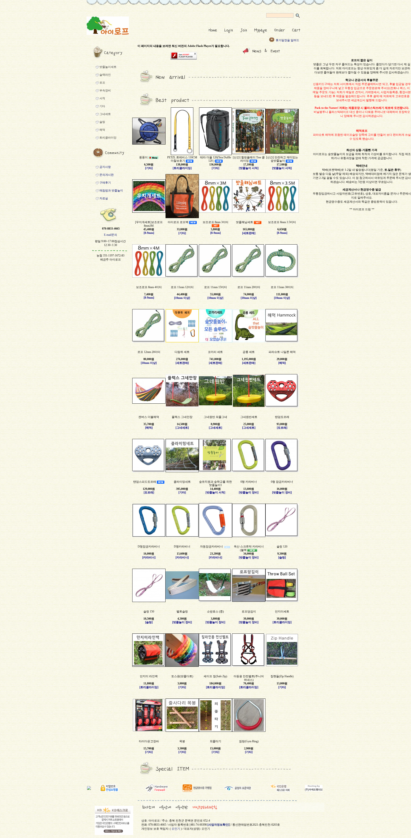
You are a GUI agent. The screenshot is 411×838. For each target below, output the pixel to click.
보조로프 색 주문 (286, 40)
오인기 (175, 828)
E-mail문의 (110, 234)
